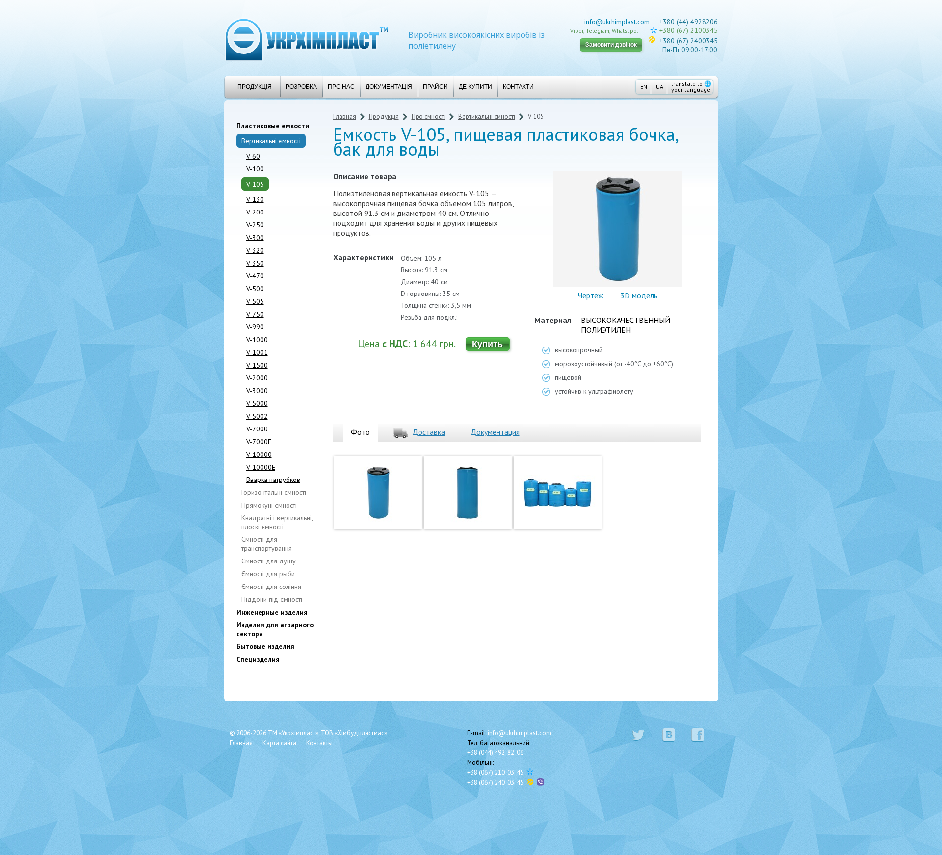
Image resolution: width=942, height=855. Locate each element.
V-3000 (257, 390)
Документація (389, 86)
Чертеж (590, 295)
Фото (360, 432)
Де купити (475, 86)
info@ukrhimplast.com (617, 21)
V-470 (255, 275)
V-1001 (257, 352)
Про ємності (428, 116)
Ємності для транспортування (266, 544)
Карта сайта (279, 743)
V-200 (255, 212)
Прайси (435, 86)
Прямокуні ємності (269, 505)
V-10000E (260, 467)
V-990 (255, 326)
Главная (344, 116)
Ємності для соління (271, 586)
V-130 (255, 199)
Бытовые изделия (265, 646)
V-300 (255, 237)
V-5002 (257, 416)
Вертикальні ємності (271, 140)
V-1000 (257, 339)
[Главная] (307, 39)
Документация (495, 432)
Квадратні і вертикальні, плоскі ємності (277, 522)
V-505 (255, 301)
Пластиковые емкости (272, 125)
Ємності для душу (268, 561)
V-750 (255, 314)
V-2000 (257, 378)
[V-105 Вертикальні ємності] (378, 531)
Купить (487, 344)
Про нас (341, 86)
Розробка (301, 86)
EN (644, 86)
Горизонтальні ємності (273, 492)
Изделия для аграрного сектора (275, 629)
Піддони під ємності (271, 599)
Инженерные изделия (272, 612)
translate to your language (691, 86)
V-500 (255, 288)
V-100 (255, 168)
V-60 (253, 156)
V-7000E (258, 441)
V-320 (255, 250)
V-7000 (257, 429)
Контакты (319, 743)
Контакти (518, 86)
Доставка (428, 432)
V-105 (255, 184)
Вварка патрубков (273, 479)
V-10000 (259, 454)
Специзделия (258, 659)
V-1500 (257, 365)
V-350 (255, 263)
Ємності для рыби (268, 573)
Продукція (254, 86)
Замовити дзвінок (611, 44)
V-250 (255, 224)
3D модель (638, 295)
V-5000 (257, 403)
